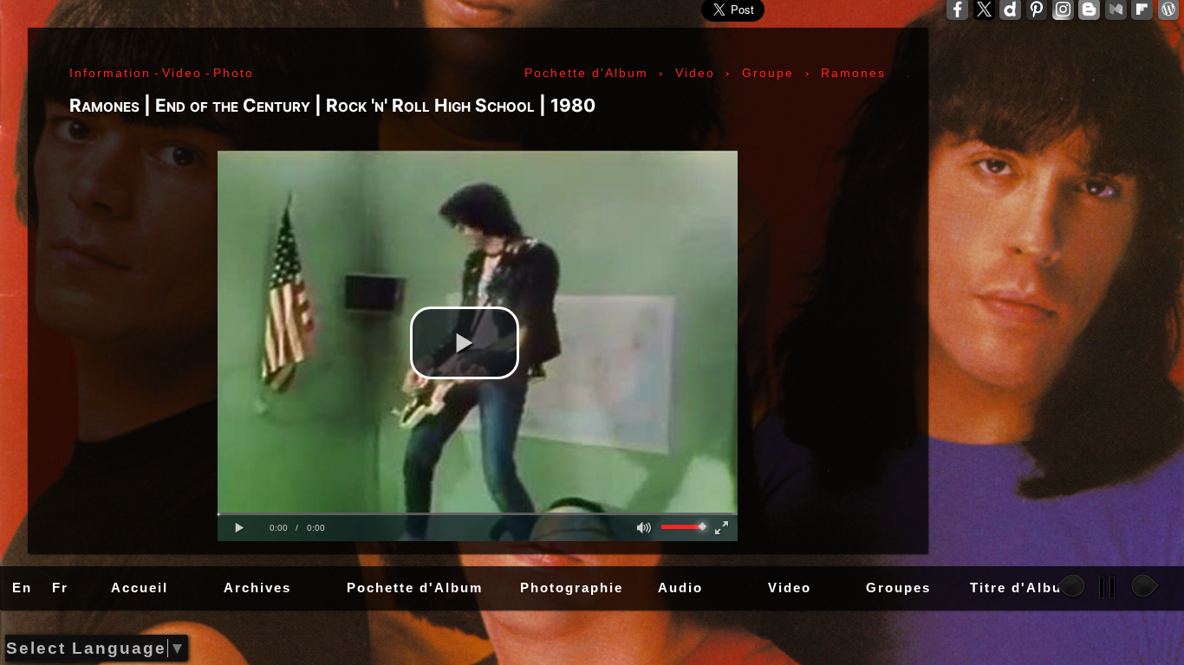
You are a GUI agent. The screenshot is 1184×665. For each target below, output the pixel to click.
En (22, 587)
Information (110, 73)
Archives (257, 587)
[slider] (478, 514)
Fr (60, 587)
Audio (680, 587)
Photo (233, 73)
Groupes (898, 587)
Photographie (571, 587)
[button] (464, 343)
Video (789, 587)
